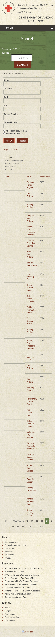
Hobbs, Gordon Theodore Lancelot (31, 230)
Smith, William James (30, 287)
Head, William (30, 194)
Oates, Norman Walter (30, 423)
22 (13, 526)
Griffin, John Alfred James (31, 310)
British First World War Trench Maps (20, 578)
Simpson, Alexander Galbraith (31, 446)
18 (37, 521)
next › (31, 526)
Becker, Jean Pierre (32, 264)
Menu (9, 28)
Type (7, 176)
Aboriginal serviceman (16, 130)
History (8, 610)
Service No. (45, 176)
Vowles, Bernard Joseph (30, 501)
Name (6, 80)
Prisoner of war (13, 133)
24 (23, 526)
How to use (9, 554)
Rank (5, 96)
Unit (5, 105)
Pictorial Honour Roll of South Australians (22, 590)
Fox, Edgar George (31, 389)
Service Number (10, 113)
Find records (10, 614)
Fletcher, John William (30, 254)
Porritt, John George (30, 468)
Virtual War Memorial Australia (18, 593)
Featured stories (12, 617)
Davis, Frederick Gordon (31, 479)
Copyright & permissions (15, 545)
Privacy (8, 557)
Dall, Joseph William (30, 379)
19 (42, 521)
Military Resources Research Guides (21, 584)
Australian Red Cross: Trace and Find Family (24, 568)
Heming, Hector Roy (32, 489)
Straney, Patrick (30, 205)
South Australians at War (15, 597)
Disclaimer (9, 548)
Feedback (9, 551)
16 (27, 521)
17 (32, 521)
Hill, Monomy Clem (30, 276)
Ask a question (11, 542)
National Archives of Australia (17, 587)
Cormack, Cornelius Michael (31, 243)
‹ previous (16, 521)
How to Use (10, 620)
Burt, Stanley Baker (30, 321)
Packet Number (10, 122)
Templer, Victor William (30, 218)
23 (18, 526)
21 (52, 521)
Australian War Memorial (15, 571)
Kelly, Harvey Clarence (30, 298)
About (7, 607)
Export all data (10, 149)
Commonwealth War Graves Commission (23, 581)
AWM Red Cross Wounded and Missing (22, 574)
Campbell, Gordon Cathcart (31, 457)
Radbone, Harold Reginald (31, 185)
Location (7, 88)
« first (5, 521)
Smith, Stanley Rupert (30, 512)
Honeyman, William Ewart (32, 401)
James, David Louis (30, 412)
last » (40, 526)
